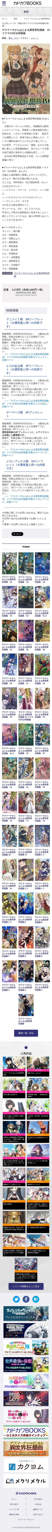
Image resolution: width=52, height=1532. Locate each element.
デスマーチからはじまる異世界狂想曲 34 (42, 579)
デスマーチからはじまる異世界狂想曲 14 (25, 852)
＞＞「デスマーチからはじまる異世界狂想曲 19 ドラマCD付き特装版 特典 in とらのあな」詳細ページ (26, 404)
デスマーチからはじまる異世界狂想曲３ (25, 987)
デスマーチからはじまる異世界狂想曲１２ (25, 886)
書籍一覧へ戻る (26, 1033)
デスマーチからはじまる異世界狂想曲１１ (42, 885)
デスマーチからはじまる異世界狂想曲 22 (42, 750)
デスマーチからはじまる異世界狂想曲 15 (9, 852)
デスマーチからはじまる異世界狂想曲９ (25, 919)
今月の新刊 (38, 1499)
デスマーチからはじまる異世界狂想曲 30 (25, 647)
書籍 (15, 19)
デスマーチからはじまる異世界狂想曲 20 (25, 784)
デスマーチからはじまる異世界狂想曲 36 (9, 579)
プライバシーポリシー (26, 1520)
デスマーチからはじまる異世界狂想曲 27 (25, 680)
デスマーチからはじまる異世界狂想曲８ (42, 919)
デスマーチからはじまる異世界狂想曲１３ (42, 852)
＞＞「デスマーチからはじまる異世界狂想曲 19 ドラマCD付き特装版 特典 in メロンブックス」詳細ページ (26, 499)
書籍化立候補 (14, 1514)
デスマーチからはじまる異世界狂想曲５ (42, 953)
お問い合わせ (38, 1514)
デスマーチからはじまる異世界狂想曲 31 (9, 647)
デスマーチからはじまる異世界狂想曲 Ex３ (42, 613)
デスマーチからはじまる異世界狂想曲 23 (25, 750)
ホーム (4, 19)
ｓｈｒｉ (35, 38)
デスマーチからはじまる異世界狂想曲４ (9, 987)
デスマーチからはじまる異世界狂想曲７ (9, 953)
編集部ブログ (38, 1509)
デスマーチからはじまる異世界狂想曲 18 (9, 818)
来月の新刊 (14, 1504)
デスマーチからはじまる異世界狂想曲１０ (9, 919)
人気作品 (38, 1504)
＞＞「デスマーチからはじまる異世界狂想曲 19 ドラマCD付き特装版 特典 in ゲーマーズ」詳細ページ (26, 452)
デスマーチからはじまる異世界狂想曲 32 (25, 613)
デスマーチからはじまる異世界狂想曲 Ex (9, 885)
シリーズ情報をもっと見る (26, 1286)
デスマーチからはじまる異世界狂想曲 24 (42, 714)
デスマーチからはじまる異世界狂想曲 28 (9, 680)
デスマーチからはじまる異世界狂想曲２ (42, 987)
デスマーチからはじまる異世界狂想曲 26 (42, 680)
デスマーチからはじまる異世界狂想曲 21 (9, 784)
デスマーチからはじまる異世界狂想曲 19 (42, 784)
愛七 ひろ (13, 38)
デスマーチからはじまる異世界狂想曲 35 (25, 579)
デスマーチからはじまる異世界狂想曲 (25, 1021)
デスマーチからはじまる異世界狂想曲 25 (9, 714)
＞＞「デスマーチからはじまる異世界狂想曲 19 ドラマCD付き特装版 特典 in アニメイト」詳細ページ (26, 357)
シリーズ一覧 (14, 1509)
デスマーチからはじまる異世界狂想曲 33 (9, 613)
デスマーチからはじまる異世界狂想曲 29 (42, 647)
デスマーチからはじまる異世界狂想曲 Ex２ (9, 750)
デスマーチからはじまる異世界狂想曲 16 (42, 818)
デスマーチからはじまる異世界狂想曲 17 (25, 818)
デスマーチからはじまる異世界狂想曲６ (25, 953)
